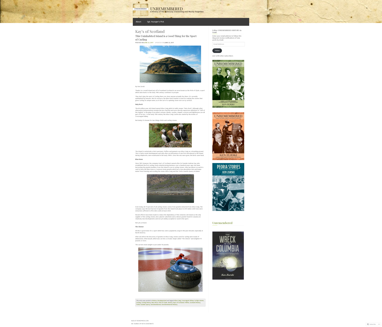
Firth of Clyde (163, 302)
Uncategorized (161, 300)
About (138, 22)
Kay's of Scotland (178, 302)
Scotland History (195, 302)
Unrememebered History (169, 304)
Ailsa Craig (177, 300)
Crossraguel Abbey (188, 300)
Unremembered (156, 304)
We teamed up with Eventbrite (142, 324)
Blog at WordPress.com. (140, 321)
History (154, 300)
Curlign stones (199, 300)
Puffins (187, 302)
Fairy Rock (154, 302)
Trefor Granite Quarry (143, 304)
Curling (138, 302)
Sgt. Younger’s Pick (155, 22)
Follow (217, 51)
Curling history (146, 302)
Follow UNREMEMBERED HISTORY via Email (226, 31)
